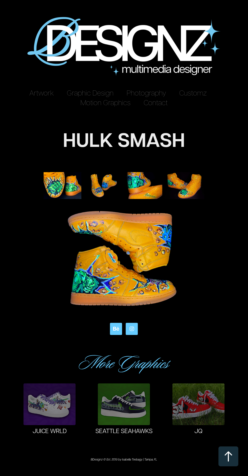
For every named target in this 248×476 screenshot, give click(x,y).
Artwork (41, 92)
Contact (156, 102)
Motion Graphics (105, 102)
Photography (146, 92)
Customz (193, 92)
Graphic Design (90, 92)
